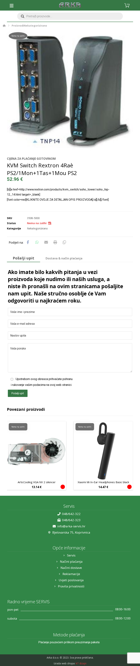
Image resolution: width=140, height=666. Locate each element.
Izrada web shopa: (64, 663)
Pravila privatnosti (71, 586)
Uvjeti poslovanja (71, 580)
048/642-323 (71, 520)
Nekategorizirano (37, 228)
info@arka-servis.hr (71, 526)
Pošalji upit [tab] (23, 258)
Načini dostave (71, 568)
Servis (71, 555)
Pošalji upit (17, 393)
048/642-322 (71, 514)
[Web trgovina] (70, 5)
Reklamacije (71, 574)
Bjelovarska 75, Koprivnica (71, 532)
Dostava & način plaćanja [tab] (64, 258)
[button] (11, 5)
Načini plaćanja (71, 561)
